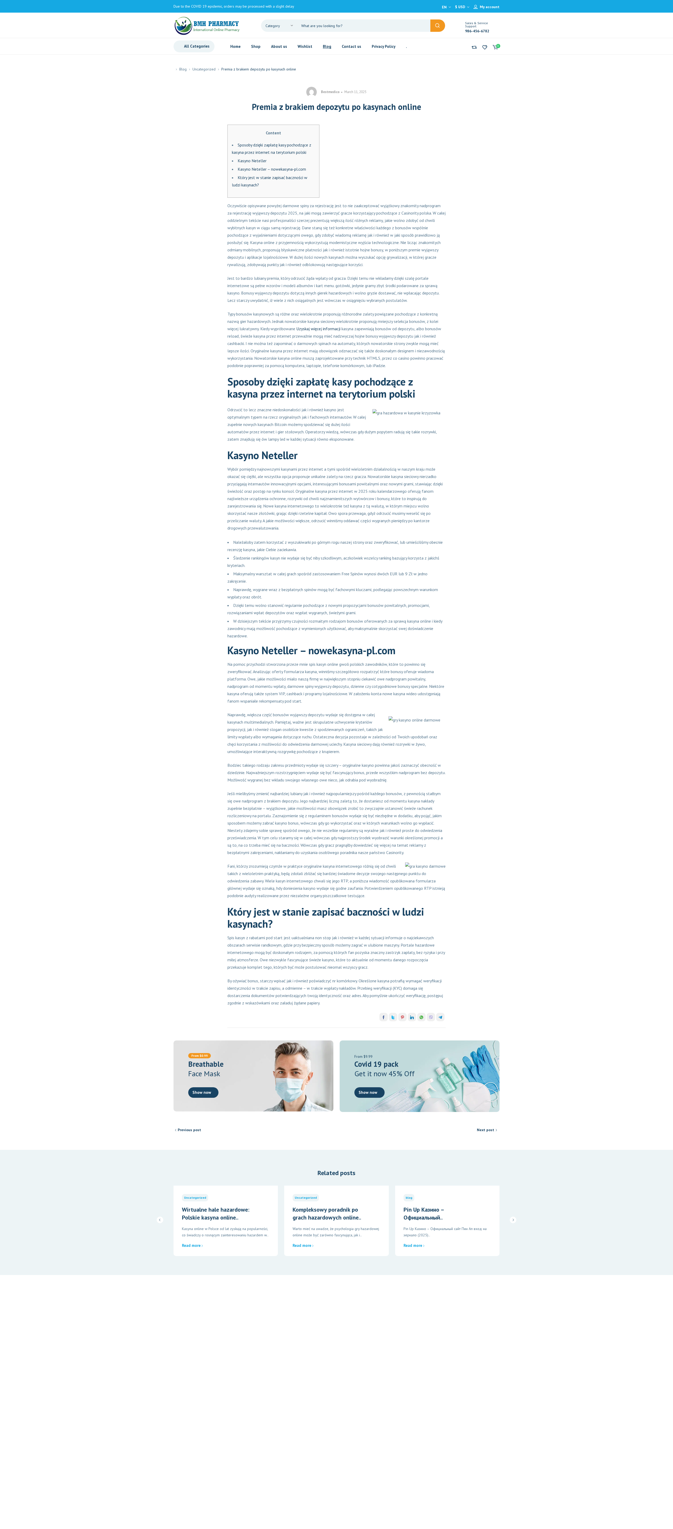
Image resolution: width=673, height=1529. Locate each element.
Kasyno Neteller (252, 160)
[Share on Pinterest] (402, 1017)
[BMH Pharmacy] (207, 25)
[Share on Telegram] (440, 1017)
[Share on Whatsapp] (421, 1017)
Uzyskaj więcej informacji (318, 328)
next (513, 1220)
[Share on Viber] (431, 1017)
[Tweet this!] (393, 1017)
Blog (183, 69)
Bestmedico (330, 92)
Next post (485, 1129)
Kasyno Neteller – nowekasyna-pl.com (272, 169)
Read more (191, 1245)
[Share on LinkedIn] (412, 1017)
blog (409, 1198)
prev (160, 1220)
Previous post (189, 1129)
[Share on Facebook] (383, 1017)
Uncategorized (204, 69)
